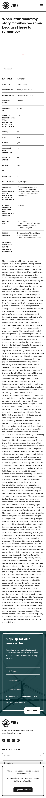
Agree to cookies (23, 790)
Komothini (6, 485)
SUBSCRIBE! (32, 710)
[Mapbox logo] (7, 69)
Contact (7, 755)
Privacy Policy (19, 702)
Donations (8, 763)
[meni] (41, 5)
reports (5, 614)
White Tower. (7, 300)
